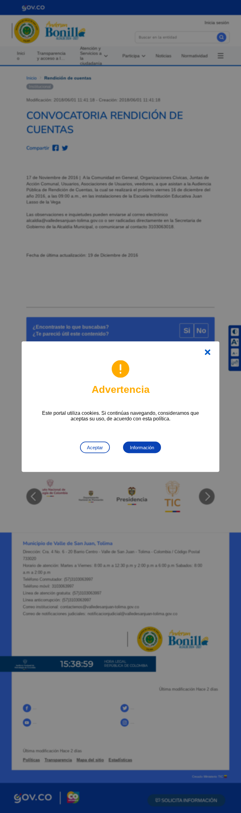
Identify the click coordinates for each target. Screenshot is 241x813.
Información (142, 447)
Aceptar (95, 447)
